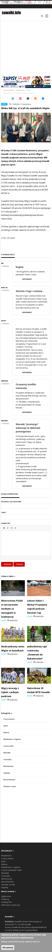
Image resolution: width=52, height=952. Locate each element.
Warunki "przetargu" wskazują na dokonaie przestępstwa (28, 428)
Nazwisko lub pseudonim (11, 502)
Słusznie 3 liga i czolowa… (30, 291)
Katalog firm (6, 902)
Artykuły (6, 773)
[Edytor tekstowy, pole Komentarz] (26, 546)
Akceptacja (7, 947)
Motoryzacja (8, 766)
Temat (3, 512)
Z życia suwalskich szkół (11, 870)
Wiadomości (20, 90)
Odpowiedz (27, 279)
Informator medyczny (10, 905)
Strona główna (9, 90)
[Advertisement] (26, 48)
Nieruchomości (9, 779)
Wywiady (6, 752)
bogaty (20, 266)
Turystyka (7, 759)
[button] (4, 528)
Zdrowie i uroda (9, 786)
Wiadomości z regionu (12, 739)
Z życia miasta (8, 719)
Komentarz (5, 523)
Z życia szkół (8, 746)
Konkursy (5, 899)
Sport (29, 90)
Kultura (6, 732)
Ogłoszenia (6, 896)
